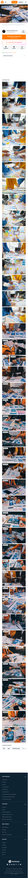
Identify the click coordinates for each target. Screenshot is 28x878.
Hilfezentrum (5, 859)
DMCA (3, 842)
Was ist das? (13, 52)
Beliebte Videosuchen (7, 851)
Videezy (4, 817)
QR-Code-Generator (6, 831)
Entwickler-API (5, 824)
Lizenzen (4, 839)
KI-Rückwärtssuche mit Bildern (9, 826)
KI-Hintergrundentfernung (8, 829)
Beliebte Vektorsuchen (7, 847)
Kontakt (4, 862)
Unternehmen (5, 819)
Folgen (23, 32)
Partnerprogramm (6, 844)
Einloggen (21, 2)
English (4, 875)
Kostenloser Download (14, 37)
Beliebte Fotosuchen (6, 849)
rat (4, 781)
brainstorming (16, 781)
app (9, 781)
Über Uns (4, 864)
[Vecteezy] (2, 2)
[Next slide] (22, 781)
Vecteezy (4, 814)
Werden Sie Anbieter (7, 867)
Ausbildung (4, 822)
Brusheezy (4, 812)
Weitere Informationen (8, 55)
